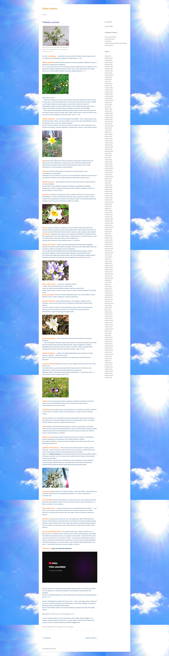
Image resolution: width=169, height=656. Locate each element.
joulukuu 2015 (108, 326)
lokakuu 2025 (108, 77)
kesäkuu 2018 (108, 263)
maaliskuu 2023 (109, 142)
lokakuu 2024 (108, 102)
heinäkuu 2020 (108, 210)
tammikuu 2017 (109, 299)
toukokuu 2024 (109, 113)
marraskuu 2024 (109, 100)
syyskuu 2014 (108, 358)
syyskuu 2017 (108, 282)
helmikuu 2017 (108, 297)
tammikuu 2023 (109, 147)
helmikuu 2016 (108, 322)
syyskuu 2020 (108, 206)
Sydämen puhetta (91, 638)
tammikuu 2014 (109, 375)
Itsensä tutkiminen (110, 39)
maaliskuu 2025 (109, 92)
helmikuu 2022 (108, 170)
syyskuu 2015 (108, 333)
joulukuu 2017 (108, 276)
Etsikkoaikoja (108, 41)
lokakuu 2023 (108, 128)
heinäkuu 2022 (108, 159)
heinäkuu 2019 (108, 235)
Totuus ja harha (109, 45)
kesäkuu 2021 (108, 187)
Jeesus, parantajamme (110, 37)
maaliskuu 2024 (109, 117)
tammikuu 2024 (109, 121)
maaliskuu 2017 (109, 295)
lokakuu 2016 (108, 305)
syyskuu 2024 (108, 104)
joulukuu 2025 (108, 73)
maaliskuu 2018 (109, 269)
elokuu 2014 (108, 360)
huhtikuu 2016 (108, 318)
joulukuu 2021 (108, 174)
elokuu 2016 (108, 309)
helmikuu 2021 (108, 195)
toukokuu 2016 (109, 316)
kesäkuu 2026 (108, 60)
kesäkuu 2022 (108, 161)
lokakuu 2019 (108, 229)
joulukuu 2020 (108, 199)
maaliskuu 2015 (109, 345)
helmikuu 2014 (108, 373)
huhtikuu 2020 (108, 216)
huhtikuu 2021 (108, 191)
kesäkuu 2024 (108, 111)
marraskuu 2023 (109, 125)
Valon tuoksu (49, 8)
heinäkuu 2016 (108, 312)
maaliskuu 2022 (109, 168)
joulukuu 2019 (108, 225)
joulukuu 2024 (108, 98)
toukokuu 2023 (109, 138)
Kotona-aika (46, 638)
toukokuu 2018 (109, 265)
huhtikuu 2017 (108, 293)
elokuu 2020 (108, 208)
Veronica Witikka (109, 26)
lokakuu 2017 (108, 280)
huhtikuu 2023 (108, 140)
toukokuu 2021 (109, 189)
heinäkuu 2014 (108, 362)
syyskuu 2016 (108, 307)
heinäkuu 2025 (108, 83)
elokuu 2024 (108, 106)
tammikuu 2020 (109, 223)
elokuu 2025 (108, 81)
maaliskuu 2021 (109, 193)
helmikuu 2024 (108, 119)
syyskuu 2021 (108, 180)
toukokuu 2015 (109, 341)
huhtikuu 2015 (108, 343)
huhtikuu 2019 (108, 242)
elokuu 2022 (108, 157)
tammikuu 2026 (109, 70)
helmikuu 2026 (108, 68)
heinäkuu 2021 (108, 185)
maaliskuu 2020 (109, 219)
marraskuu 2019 (109, 227)
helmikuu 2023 (108, 144)
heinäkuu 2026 (108, 58)
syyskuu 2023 (108, 130)
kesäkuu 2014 (108, 364)
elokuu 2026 (108, 56)
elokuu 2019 (108, 233)
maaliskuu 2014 (109, 371)
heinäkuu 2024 (108, 109)
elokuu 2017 (108, 284)
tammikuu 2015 (109, 350)
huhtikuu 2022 (108, 166)
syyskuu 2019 (108, 231)
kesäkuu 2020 (108, 212)
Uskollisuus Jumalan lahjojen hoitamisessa (116, 43)
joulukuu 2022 (108, 149)
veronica (71, 626)
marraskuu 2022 (109, 151)
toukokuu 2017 (109, 290)
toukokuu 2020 (109, 214)
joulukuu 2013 (108, 377)
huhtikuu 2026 (108, 64)
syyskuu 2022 (108, 155)
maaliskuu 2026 (109, 66)
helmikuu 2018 (108, 271)
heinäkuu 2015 (108, 337)
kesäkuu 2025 (108, 85)
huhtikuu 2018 (108, 267)
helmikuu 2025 (108, 94)
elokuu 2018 (108, 259)
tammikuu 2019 (109, 248)
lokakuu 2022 (108, 153)
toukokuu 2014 (109, 367)
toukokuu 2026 (109, 62)
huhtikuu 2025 (108, 90)
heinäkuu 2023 (108, 134)
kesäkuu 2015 (108, 339)
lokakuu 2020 (108, 204)
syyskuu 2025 (108, 79)
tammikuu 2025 (109, 96)
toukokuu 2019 (109, 240)
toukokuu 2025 (109, 87)
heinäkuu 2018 (108, 261)
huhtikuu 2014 (108, 369)
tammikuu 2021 (109, 197)
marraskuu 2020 (109, 202)
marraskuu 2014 (109, 354)
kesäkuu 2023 (108, 136)
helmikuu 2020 (108, 221)
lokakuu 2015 (108, 331)
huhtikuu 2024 (108, 115)
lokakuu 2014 (108, 356)
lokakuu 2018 (108, 254)
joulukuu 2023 (108, 123)
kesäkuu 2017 (108, 288)
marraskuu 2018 (109, 252)
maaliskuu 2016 (109, 320)
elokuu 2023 (108, 132)
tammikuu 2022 (109, 172)
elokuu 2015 (108, 335)
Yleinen (60, 626)
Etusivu (44, 14)
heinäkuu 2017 (108, 286)
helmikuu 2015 (108, 348)
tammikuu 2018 (109, 274)
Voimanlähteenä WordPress (49, 648)
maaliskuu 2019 (109, 244)
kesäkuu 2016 (108, 314)
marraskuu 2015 (109, 328)
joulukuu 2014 (108, 352)
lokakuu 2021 (108, 178)
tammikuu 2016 (109, 324)
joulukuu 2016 (108, 301)
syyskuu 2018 (108, 257)
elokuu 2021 (108, 183)
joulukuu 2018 (108, 250)
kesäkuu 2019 (108, 238)
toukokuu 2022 (109, 164)
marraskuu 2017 (109, 278)
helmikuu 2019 (108, 246)
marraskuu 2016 (109, 303)
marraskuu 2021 (109, 176)
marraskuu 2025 (109, 75)
